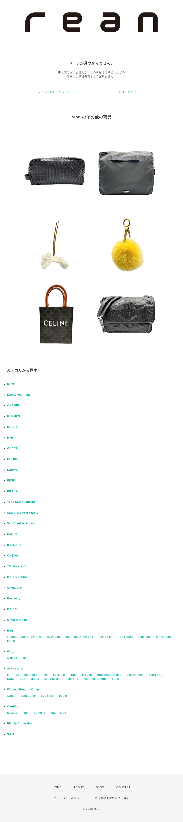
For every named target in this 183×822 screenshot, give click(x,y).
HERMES (13, 416)
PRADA (12, 491)
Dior (10, 437)
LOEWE (12, 469)
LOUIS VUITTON (18, 394)
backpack (126, 636)
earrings (13, 674)
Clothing (13, 706)
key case (47, 695)
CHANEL (13, 405)
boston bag (106, 636)
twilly (11, 678)
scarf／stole (135, 674)
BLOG (100, 787)
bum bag (145, 636)
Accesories (15, 668)
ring (74, 674)
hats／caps (58, 712)
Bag (10, 630)
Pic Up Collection (20, 723)
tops (26, 712)
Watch (11, 651)
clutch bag (163, 636)
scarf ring (155, 674)
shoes (35, 678)
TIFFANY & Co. (18, 566)
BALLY (12, 609)
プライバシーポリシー (68, 798)
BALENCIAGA (17, 577)
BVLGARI (14, 544)
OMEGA (12, 555)
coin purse (28, 695)
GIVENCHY (15, 587)
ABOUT (79, 787)
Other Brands (17, 619)
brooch (87, 674)
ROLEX (12, 427)
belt (22, 678)
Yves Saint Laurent (21, 502)
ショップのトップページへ (55, 92)
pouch (11, 640)
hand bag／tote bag (79, 636)
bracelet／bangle (109, 674)
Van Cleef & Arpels (21, 523)
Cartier (12, 534)
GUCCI (12, 448)
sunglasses (52, 678)
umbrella (72, 678)
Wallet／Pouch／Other (23, 689)
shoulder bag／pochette (24, 636)
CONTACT (123, 787)
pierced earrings (36, 674)
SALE (11, 734)
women (12, 657)
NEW (10, 384)
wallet (11, 695)
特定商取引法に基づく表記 (112, 798)
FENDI (11, 480)
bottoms (39, 712)
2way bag (53, 636)
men (26, 657)
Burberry (14, 598)
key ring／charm (95, 678)
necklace (59, 674)
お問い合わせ (127, 92)
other (115, 678)
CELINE (12, 459)
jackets (12, 712)
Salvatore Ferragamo (22, 512)
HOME (57, 787)
